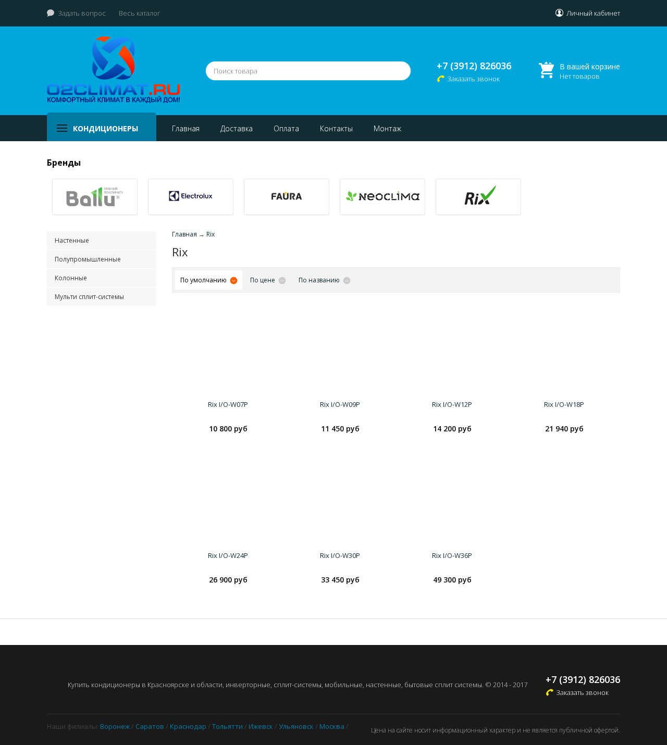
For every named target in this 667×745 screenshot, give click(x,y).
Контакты (336, 128)
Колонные (71, 278)
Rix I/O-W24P (228, 555)
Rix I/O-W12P (452, 404)
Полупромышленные (88, 259)
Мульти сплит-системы (89, 296)
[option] (95, 197)
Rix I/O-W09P (340, 404)
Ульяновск (296, 726)
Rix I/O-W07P (228, 404)
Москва (331, 726)
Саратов (149, 726)
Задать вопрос (82, 13)
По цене (262, 280)
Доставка (236, 128)
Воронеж (115, 726)
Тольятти (227, 726)
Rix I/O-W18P (564, 404)
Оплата (286, 128)
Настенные (72, 240)
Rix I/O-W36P (452, 555)
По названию (319, 280)
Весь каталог (139, 13)
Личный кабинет (593, 13)
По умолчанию (203, 280)
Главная (186, 128)
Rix (210, 234)
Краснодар (188, 726)
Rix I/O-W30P (340, 555)
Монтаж (387, 128)
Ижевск (261, 726)
